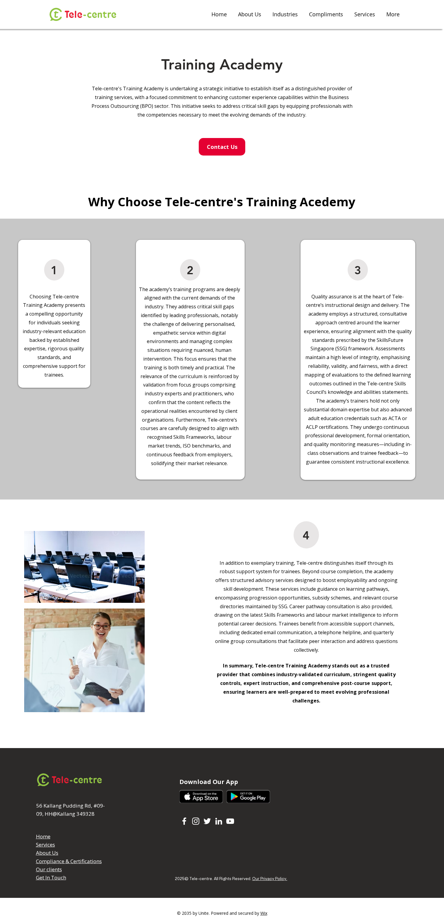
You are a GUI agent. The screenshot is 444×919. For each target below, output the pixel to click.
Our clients (49, 869)
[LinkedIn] (219, 821)
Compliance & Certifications (69, 861)
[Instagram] (196, 821)
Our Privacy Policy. (269, 878)
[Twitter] (207, 821)
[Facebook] (184, 821)
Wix (263, 913)
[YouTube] (230, 821)
